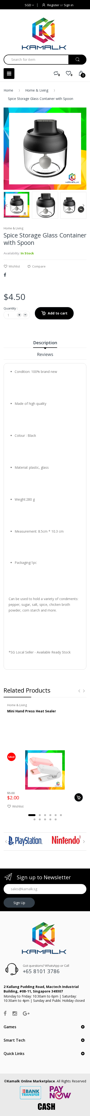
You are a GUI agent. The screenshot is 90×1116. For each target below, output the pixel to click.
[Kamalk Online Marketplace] (45, 33)
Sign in (68, 5)
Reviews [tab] (45, 354)
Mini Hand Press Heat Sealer (31, 711)
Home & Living (36, 90)
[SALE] (45, 769)
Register (53, 5)
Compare (39, 266)
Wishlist (14, 266)
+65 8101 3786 (41, 971)
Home (8, 90)
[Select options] (78, 797)
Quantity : (11, 308)
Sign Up (19, 902)
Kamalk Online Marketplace (31, 1081)
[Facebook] (5, 275)
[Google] (26, 1013)
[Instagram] (14, 1013)
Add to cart (57, 313)
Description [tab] (45, 342)
